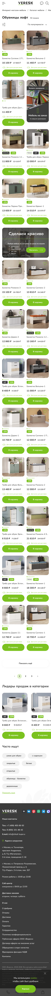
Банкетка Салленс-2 (36, 287)
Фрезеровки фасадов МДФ (14, 952)
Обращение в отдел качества (15, 947)
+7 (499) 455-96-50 (15, 825)
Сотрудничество (9, 930)
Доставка (6, 917)
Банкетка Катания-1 (36, 583)
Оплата (5, 921)
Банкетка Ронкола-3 (11, 287)
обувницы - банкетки (16, 778)
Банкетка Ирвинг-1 (35, 206)
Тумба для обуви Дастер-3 (14, 107)
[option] (17, 716)
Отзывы (5, 912)
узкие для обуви (14, 755)
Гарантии (6, 926)
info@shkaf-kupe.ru (16, 834)
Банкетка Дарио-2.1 (11, 632)
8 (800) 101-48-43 (15, 830)
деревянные (12, 786)
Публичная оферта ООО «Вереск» (17, 939)
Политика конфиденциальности (16, 934)
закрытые (11, 763)
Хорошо (25, 989)
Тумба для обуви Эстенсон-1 (15, 386)
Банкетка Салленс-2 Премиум (15, 58)
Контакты (6, 956)
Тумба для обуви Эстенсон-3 (15, 583)
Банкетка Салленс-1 (36, 632)
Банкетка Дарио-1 (10, 435)
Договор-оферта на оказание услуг (18, 943)
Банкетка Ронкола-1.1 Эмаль (15, 157)
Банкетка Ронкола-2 (36, 485)
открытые (11, 771)
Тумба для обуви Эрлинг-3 (14, 534)
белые (29, 763)
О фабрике (7, 908)
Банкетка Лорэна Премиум (14, 206)
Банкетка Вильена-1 (36, 386)
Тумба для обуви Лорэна (38, 157)
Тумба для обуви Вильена (13, 485)
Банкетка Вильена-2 (36, 58)
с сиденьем (37, 755)
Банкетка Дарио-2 (10, 337)
